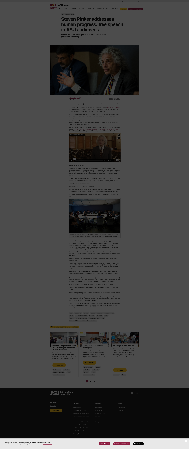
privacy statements (47, 444)
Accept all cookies (104, 443)
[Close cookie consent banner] (186, 441)
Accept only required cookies (121, 443)
